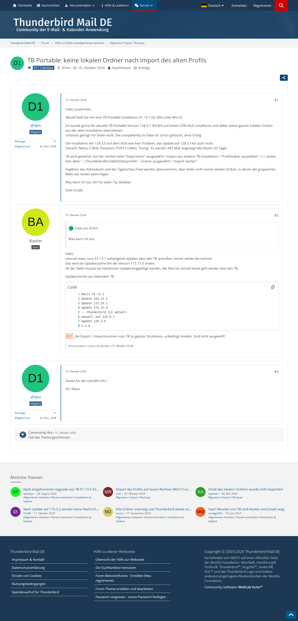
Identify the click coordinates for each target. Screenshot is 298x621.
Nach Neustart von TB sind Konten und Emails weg (246, 509)
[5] (74, 312)
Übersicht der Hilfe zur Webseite (120, 559)
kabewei (213, 493)
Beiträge (20, 141)
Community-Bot (41, 432)
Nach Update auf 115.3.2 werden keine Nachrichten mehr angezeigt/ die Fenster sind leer (90, 509)
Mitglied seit (22, 146)
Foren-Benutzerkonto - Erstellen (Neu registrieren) (123, 578)
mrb (118, 493)
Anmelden (239, 5)
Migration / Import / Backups (133, 497)
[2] (74, 298)
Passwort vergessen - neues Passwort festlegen (131, 597)
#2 (276, 215)
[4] (74, 307)
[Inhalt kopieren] (273, 287)
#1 (276, 100)
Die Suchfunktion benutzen (116, 567)
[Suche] (281, 5)
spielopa (28, 493)
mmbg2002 (215, 513)
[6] (74, 317)
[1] (74, 294)
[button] (213, 5)
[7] (74, 321)
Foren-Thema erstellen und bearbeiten (124, 589)
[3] (74, 303)
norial (119, 513)
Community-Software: (233, 587)
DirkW (27, 513)
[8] (74, 325)
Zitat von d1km (86, 228)
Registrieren (262, 5)
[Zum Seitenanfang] (291, 615)
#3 (276, 371)
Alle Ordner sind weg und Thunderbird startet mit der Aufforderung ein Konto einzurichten (184, 509)
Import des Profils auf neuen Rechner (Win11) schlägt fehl (159, 489)
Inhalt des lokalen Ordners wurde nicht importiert (245, 489)
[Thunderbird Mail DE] (149, 24)
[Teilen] (284, 78)
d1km (66, 67)
